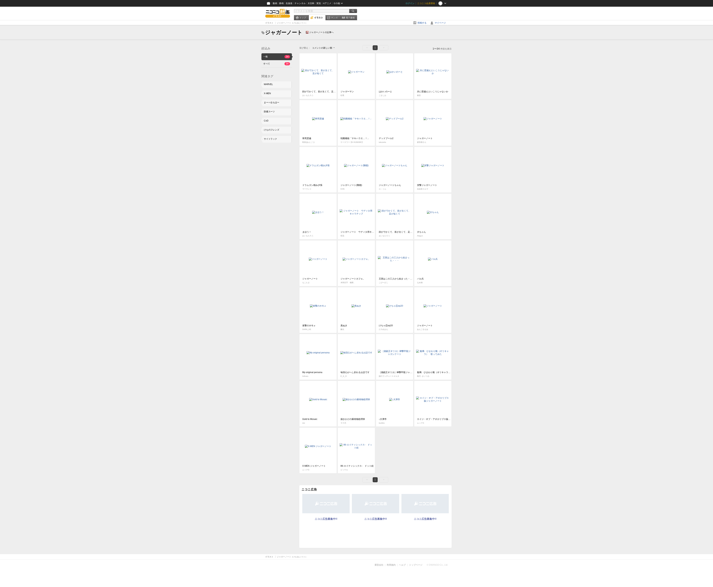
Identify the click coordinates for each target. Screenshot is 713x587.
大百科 (311, 3)
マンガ (334, 17)
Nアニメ (327, 3)
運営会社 (379, 565)
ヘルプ (402, 565)
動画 (275, 3)
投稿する (422, 23)
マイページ (440, 23)
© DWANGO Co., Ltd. (437, 565)
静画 (281, 3)
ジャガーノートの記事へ (321, 32)
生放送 (289, 3)
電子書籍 (350, 17)
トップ (302, 17)
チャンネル (300, 3)
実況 (318, 3)
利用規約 (391, 565)
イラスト (318, 17)
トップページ (415, 565)
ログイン (410, 3)
